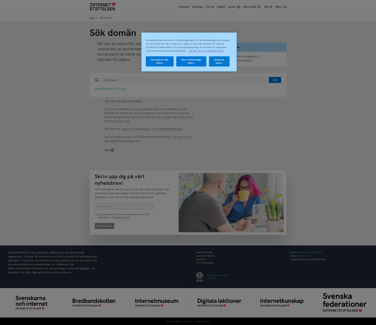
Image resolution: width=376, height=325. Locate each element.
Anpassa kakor (219, 61)
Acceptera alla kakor (159, 61)
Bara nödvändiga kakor (191, 61)
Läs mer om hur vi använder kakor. (206, 50)
